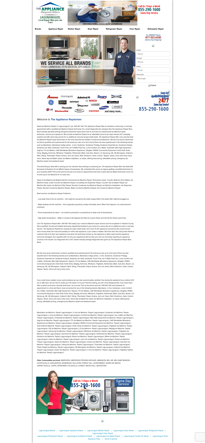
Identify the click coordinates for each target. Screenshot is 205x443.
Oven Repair (135, 28)
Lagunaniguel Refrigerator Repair (150, 430)
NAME (138, 50)
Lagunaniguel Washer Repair (98, 430)
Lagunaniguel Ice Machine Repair (79, 436)
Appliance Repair (55, 28)
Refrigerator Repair (114, 28)
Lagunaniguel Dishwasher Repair (50, 436)
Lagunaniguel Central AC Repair (136, 436)
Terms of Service (111, 439)
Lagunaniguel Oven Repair (102, 433)
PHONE (139, 58)
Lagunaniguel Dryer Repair (123, 430)
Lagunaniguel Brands (47, 430)
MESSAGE (140, 74)
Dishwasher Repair (156, 28)
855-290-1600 (149, 9)
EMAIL (138, 66)
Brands (38, 28)
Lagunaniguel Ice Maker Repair (108, 436)
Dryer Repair (93, 28)
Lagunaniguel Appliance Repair (71, 430)
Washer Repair (74, 28)
